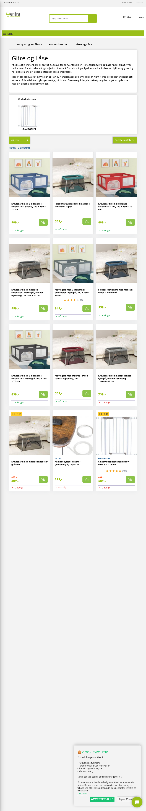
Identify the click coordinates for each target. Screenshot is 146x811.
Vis (43, 222)
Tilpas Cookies (127, 799)
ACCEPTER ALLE (102, 799)
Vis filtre (15, 140)
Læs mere (82, 793)
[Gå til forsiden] (12, 44)
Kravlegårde (29, 129)
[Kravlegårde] (29, 116)
